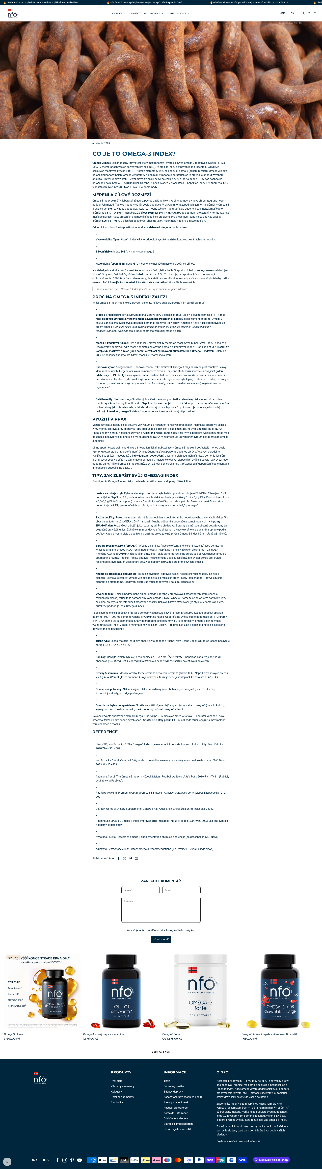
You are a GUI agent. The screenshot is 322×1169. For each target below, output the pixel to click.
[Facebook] (57, 1160)
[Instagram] (64, 1160)
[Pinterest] (72, 1160)
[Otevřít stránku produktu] (121, 991)
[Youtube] (79, 1160)
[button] (302, 13)
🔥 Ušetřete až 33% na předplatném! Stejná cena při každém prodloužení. (41, 2)
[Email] (136, 858)
